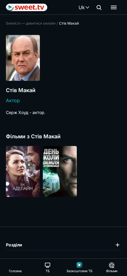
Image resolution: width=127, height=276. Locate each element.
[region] (63, 171)
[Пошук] (99, 7)
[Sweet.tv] (26, 7)
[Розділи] (113, 7)
